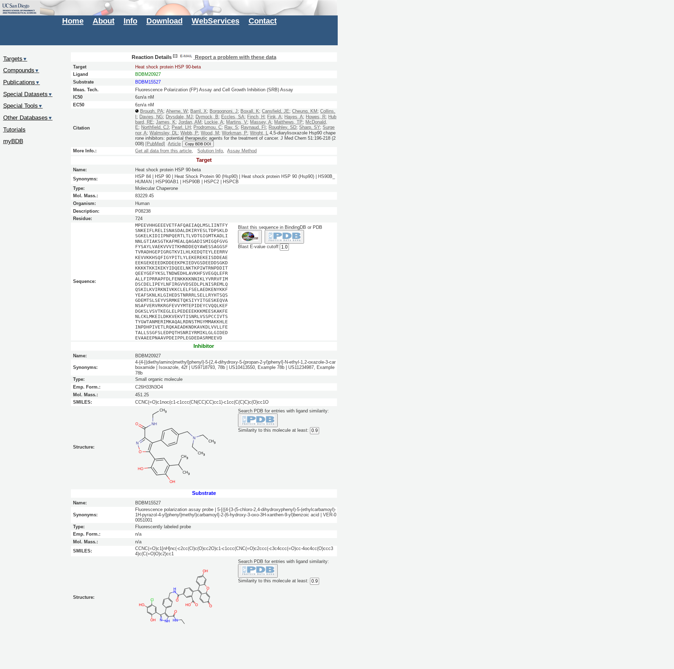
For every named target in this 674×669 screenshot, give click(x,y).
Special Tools (23, 105)
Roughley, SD (282, 127)
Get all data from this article (163, 150)
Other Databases (28, 117)
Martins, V (236, 122)
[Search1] (250, 237)
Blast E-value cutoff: (259, 246)
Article (174, 143)
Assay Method (242, 150)
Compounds (21, 70)
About (103, 20)
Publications (21, 82)
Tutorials (14, 129)
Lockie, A (213, 122)
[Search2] (284, 237)
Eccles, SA (232, 116)
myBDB (13, 141)
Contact (263, 20)
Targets (15, 58)
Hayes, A (293, 116)
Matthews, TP (288, 122)
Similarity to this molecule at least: (273, 430)
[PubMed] (155, 143)
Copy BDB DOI (198, 144)
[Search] (258, 420)
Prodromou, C (207, 127)
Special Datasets (28, 94)
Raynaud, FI (253, 127)
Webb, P (189, 132)
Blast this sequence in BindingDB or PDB (280, 227)
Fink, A (274, 116)
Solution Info (210, 150)
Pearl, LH (181, 127)
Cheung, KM (304, 111)
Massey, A (260, 122)
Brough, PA (151, 111)
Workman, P (234, 132)
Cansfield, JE (275, 111)
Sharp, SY (309, 127)
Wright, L (259, 132)
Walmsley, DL (164, 132)
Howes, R (315, 116)
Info (130, 20)
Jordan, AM (189, 122)
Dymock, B (207, 116)
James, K (166, 122)
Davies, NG (151, 116)
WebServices (215, 20)
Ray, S (231, 127)
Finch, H (255, 116)
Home (73, 20)
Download (164, 20)
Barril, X (198, 111)
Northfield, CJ (155, 127)
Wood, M (210, 132)
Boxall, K (249, 111)
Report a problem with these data (234, 57)
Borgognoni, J (224, 111)
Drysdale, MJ (179, 116)
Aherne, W (176, 111)
